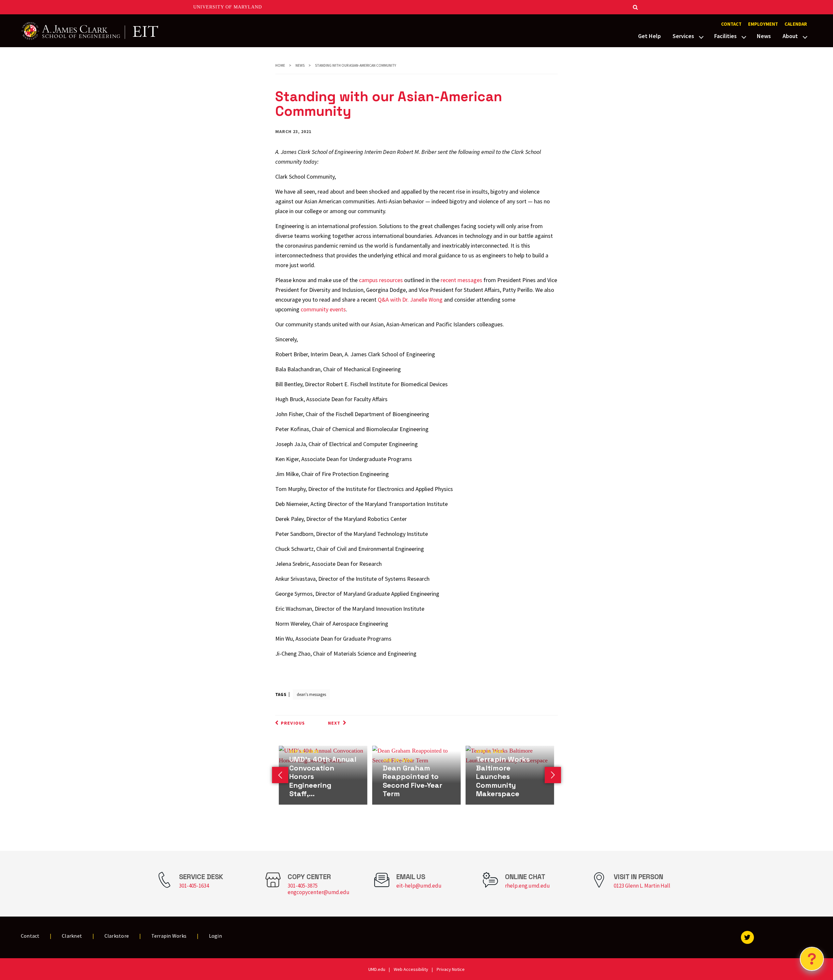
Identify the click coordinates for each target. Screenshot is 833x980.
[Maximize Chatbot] (823, 380)
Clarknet (72, 935)
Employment (763, 24)
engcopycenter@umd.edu (318, 892)
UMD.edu (376, 969)
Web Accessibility (411, 969)
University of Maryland (227, 7)
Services (683, 36)
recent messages (461, 280)
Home (280, 65)
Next (334, 723)
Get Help (649, 36)
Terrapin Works (169, 935)
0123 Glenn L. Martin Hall (642, 885)
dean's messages (311, 694)
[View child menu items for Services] (701, 36)
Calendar (796, 24)
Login (215, 935)
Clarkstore (116, 935)
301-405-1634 (194, 885)
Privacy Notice (451, 969)
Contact (731, 24)
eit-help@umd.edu (419, 885)
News (764, 36)
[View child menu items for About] (805, 36)
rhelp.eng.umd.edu (527, 885)
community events (323, 309)
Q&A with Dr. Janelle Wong (410, 299)
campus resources (381, 280)
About (790, 36)
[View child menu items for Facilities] (744, 36)
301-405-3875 (303, 885)
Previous (293, 723)
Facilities (725, 36)
